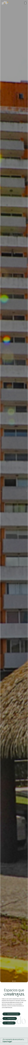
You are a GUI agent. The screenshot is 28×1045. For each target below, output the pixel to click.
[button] (25, 3)
